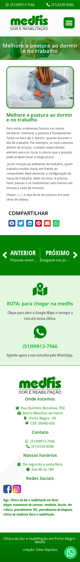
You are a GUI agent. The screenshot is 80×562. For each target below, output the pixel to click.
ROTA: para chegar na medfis (40, 303)
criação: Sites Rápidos (40, 549)
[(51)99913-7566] (40, 332)
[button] (69, 23)
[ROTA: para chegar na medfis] (40, 289)
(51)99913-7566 (40, 346)
